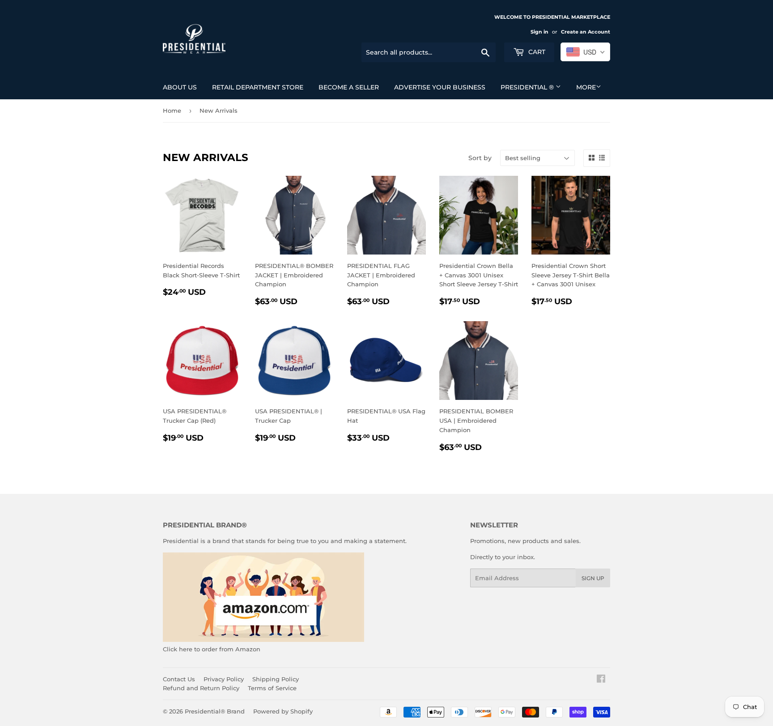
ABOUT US (180, 87)
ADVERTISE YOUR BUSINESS (439, 87)
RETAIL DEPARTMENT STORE (257, 87)
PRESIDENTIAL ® (528, 87)
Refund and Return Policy (201, 688)
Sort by (480, 158)
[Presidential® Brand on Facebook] (601, 680)
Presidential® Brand (215, 711)
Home (172, 110)
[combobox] (585, 51)
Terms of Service (272, 688)
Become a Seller (349, 87)
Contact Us (179, 679)
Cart (536, 52)
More (586, 87)
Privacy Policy (224, 679)
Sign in (539, 32)
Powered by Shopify (283, 711)
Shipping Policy (275, 679)
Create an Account (585, 32)
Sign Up (593, 578)
